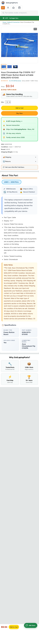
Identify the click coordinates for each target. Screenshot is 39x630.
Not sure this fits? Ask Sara (14, 167)
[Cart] (19, 8)
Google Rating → (14, 121)
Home (4, 22)
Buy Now (19, 113)
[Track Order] (13, 8)
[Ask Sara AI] (3, 7)
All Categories (11, 18)
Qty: (2, 102)
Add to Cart (19, 108)
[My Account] (8, 8)
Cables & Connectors (13, 22)
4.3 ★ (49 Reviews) (15, 81)
